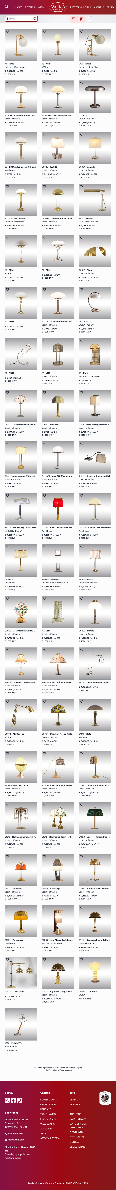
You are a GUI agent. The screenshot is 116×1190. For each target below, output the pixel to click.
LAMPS (18, 7)
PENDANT (45, 1109)
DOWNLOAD (76, 1132)
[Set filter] (73, 19)
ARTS (41, 7)
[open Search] (6, 6)
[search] (35, 18)
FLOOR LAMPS (48, 1119)
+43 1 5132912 (15, 1133)
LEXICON (87, 7)
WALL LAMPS (47, 1123)
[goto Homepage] (58, 7)
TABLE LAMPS (48, 1114)
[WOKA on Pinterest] (19, 1100)
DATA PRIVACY (78, 1119)
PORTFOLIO (76, 7)
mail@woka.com (15, 1139)
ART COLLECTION (50, 1138)
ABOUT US (99, 7)
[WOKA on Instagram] (7, 1100)
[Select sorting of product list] (81, 19)
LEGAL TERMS (77, 1146)
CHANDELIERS (48, 1104)
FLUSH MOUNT (48, 1099)
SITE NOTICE (77, 1137)
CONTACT (75, 1141)
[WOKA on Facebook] (13, 1100)
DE (108, 7)
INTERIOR (30, 7)
